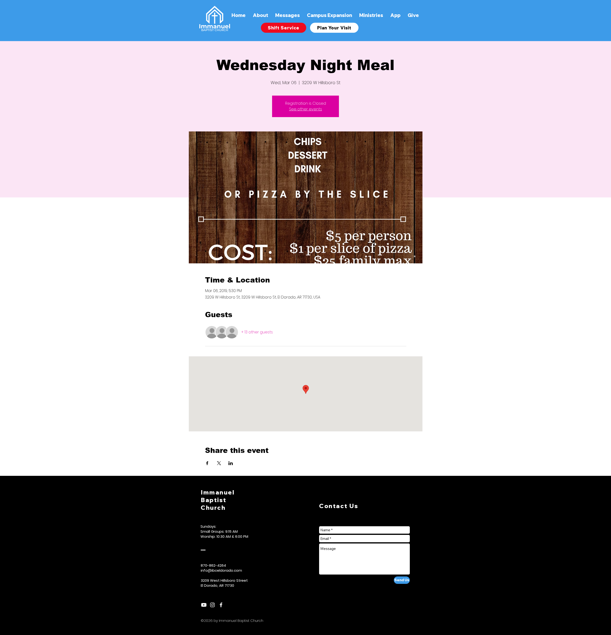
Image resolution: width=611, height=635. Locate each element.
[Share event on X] (219, 463)
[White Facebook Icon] (221, 605)
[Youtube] (204, 605)
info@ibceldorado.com (221, 570)
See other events (305, 109)
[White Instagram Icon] (212, 605)
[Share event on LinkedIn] (230, 463)
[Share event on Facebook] (207, 463)
